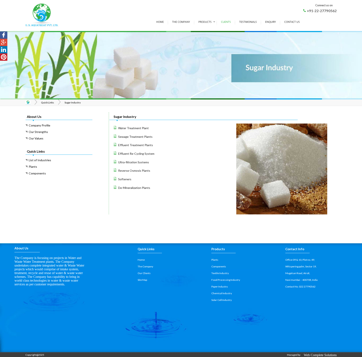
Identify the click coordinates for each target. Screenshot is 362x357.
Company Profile (38, 125)
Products (205, 22)
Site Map (142, 279)
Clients (226, 22)
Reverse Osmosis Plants (134, 170)
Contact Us (292, 22)
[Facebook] (3, 35)
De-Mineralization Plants (134, 187)
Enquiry (270, 22)
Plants (32, 166)
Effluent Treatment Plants (135, 145)
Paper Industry (219, 286)
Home (160, 22)
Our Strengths (37, 132)
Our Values (35, 138)
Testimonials (248, 22)
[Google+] (3, 42)
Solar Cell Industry (221, 300)
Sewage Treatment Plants (135, 136)
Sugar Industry (73, 102)
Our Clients (144, 273)
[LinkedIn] (3, 49)
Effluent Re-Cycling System (136, 153)
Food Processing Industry (225, 279)
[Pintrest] (3, 57)
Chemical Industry (221, 293)
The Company (181, 22)
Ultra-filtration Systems (133, 162)
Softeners (124, 179)
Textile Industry (220, 273)
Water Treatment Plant (133, 128)
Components (36, 173)
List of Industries (39, 160)
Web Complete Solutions (320, 355)
